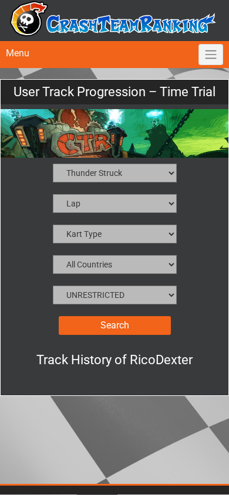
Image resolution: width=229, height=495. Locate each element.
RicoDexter (161, 359)
